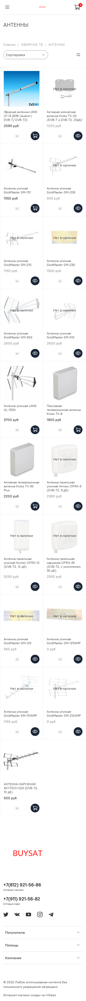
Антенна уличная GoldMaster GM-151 (17, 190)
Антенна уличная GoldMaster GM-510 (61, 335)
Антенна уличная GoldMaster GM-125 (17, 641)
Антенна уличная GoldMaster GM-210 (18, 263)
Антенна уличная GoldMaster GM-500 (18, 335)
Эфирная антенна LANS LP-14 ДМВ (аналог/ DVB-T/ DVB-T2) (20, 116)
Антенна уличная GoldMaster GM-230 (61, 263)
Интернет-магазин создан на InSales (29, 995)
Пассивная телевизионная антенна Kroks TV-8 (64, 410)
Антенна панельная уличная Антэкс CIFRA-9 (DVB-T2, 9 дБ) (64, 486)
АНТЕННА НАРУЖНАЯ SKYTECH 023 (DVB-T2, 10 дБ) (21, 788)
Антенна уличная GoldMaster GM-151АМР (20, 714)
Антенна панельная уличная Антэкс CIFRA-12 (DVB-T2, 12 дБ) (21, 563)
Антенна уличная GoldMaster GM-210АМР (64, 714)
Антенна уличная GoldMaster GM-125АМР (63, 641)
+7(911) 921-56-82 (21, 899)
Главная (9, 44)
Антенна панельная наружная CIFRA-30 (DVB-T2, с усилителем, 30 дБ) (64, 565)
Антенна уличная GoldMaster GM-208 (61, 190)
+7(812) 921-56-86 (22, 885)
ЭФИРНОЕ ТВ (32, 44)
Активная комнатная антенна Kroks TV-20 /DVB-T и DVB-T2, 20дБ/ (64, 116)
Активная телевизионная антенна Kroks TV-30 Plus (21, 486)
